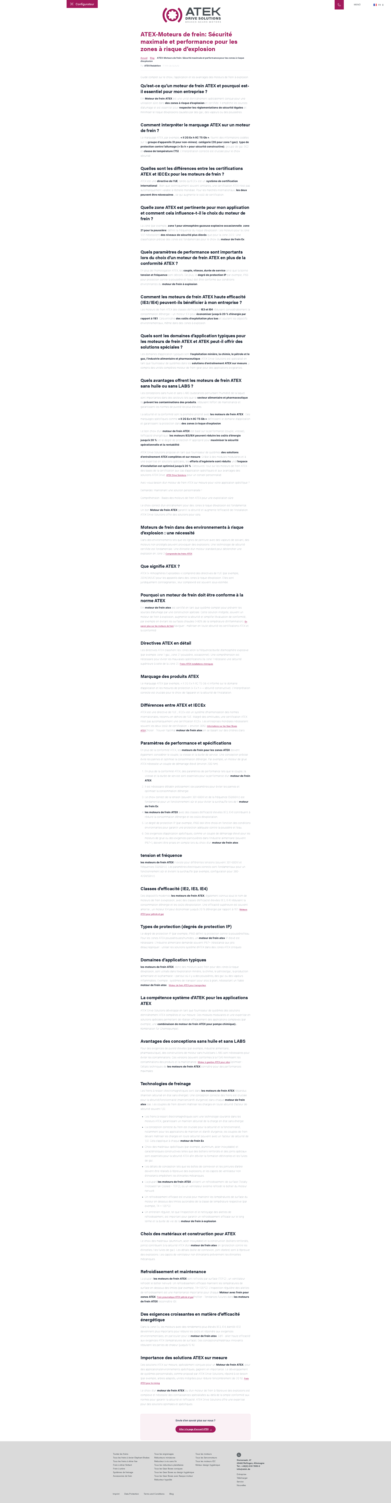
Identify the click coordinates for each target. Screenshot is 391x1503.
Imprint (116, 1493)
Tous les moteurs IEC (206, 1461)
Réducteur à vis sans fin (165, 1461)
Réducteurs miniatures (164, 1457)
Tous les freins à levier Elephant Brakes (131, 1457)
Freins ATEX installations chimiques (196, 663)
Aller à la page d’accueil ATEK (195, 1429)
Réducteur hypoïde (163, 1479)
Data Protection (131, 1493)
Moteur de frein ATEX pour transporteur (187, 985)
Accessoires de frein (122, 1475)
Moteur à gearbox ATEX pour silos (214, 1061)
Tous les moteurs (204, 1453)
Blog (152, 57)
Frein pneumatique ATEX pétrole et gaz (175, 1296)
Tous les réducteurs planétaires (168, 1464)
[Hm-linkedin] (239, 1455)
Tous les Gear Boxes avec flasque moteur (173, 1475)
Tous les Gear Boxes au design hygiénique (174, 1472)
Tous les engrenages (164, 1453)
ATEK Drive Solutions (176, 474)
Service (240, 1481)
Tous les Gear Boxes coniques (168, 1468)
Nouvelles (241, 1485)
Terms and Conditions (154, 1493)
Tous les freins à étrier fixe (125, 1461)
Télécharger (242, 1477)
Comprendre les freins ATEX (179, 553)
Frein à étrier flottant (122, 1464)
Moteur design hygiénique (208, 1464)
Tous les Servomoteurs (206, 1457)
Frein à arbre (119, 1468)
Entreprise (241, 1474)
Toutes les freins (120, 1453)
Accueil (144, 57)
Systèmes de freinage (123, 1472)
